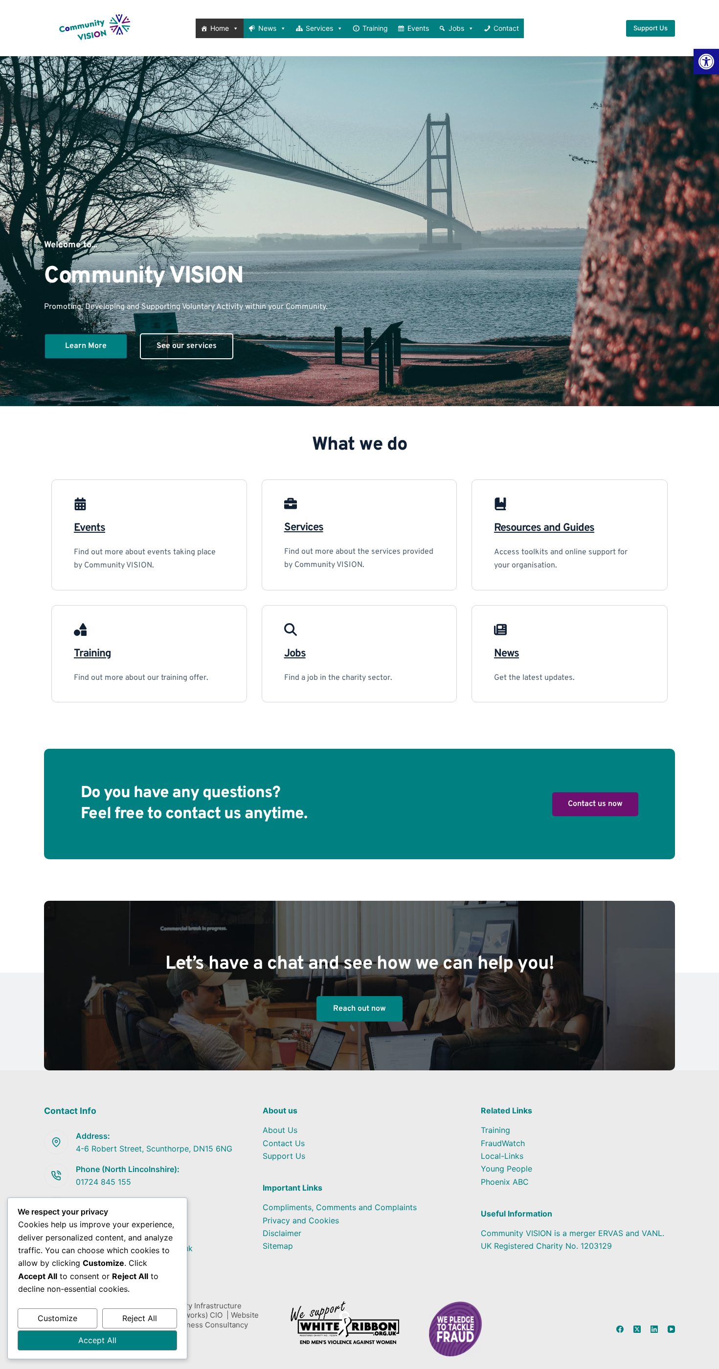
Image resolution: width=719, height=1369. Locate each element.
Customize (57, 1318)
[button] (706, 61)
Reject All (139, 1318)
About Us (280, 1130)
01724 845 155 (103, 1182)
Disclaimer (282, 1233)
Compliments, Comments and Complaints (340, 1207)
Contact (506, 28)
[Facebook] (620, 1329)
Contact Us (284, 1143)
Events (418, 28)
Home (219, 28)
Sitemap (278, 1246)
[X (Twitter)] (637, 1329)
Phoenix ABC (505, 1182)
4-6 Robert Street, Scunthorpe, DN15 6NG (154, 1148)
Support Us (650, 28)
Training (375, 28)
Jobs (456, 28)
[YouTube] (671, 1329)
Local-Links (502, 1156)
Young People (506, 1168)
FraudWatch (503, 1143)
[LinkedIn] (654, 1329)
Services (319, 28)
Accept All (97, 1340)
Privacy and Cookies (301, 1220)
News (267, 28)
